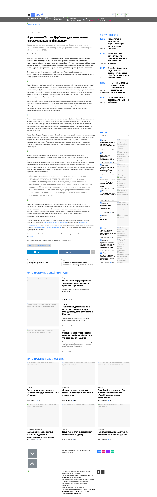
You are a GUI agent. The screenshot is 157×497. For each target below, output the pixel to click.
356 (112, 262)
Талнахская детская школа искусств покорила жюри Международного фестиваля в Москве (77, 310)
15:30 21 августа (104, 200)
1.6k (71, 299)
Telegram (31, 236)
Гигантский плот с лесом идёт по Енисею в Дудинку (118, 99)
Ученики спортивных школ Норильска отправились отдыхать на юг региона (108, 232)
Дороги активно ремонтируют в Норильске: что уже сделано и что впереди (117, 58)
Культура (65, 304)
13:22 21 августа (104, 237)
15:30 (102, 97)
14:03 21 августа (104, 225)
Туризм (7, 62)
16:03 (102, 83)
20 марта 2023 (30, 54)
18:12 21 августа (104, 150)
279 (112, 150)
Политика (15, 30)
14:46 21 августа (104, 212)
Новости (34, 32)
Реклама (15, 26)
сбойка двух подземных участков (55, 222)
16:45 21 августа (104, 175)
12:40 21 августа (104, 250)
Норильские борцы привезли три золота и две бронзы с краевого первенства (76, 283)
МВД (6, 58)
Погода (14, 36)
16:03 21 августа (104, 188)
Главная (29, 32)
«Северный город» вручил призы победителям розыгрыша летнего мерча (120, 87)
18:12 (102, 39)
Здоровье (106, 253)
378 (112, 250)
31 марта (64, 352)
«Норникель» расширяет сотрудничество (48, 227)
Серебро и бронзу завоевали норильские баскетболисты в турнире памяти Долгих (77, 335)
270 (112, 162)
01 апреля (64, 325)
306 (112, 175)
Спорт (64, 278)
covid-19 (8, 52)
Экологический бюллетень (104, 218)
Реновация (103, 63)
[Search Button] (24, 70)
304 (112, 188)
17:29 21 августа (104, 162)
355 (112, 237)
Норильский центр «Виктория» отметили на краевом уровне (107, 207)
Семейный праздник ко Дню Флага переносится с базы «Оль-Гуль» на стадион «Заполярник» (118, 73)
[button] (17, 39)
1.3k (71, 325)
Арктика (15, 58)
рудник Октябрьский (43, 245)
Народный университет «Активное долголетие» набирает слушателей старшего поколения (107, 245)
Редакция (15, 24)
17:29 (102, 53)
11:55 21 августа (104, 262)
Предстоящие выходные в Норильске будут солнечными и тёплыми (116, 43)
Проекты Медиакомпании (104, 91)
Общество (41, 32)
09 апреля (64, 299)
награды (31, 245)
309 (112, 200)
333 (112, 212)
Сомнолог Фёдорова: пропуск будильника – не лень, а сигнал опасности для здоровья (107, 257)
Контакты (15, 28)
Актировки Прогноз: (75, 19)
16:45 (102, 68)
